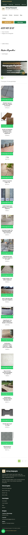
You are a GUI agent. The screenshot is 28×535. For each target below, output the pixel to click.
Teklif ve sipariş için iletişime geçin (9, 530)
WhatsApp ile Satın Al (7, 99)
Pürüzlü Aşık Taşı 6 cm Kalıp (7, 424)
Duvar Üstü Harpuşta (6, 488)
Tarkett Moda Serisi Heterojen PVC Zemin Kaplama (7, 207)
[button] (3, 531)
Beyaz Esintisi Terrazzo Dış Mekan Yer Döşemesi (7, 372)
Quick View (7, 93)
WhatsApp (20, 22)
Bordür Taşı (17, 4)
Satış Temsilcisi (5, 32)
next (25, 461)
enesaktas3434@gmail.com (8, 519)
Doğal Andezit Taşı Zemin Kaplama (7, 279)
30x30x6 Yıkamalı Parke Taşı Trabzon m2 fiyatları (7, 104)
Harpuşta (5, 4)
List (5, 78)
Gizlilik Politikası (5, 43)
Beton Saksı (24, 4)
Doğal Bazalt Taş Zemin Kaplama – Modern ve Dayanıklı (7, 322)
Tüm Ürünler (5, 503)
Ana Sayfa (4, 15)
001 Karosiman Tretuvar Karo (7, 447)
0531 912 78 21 (8, 22)
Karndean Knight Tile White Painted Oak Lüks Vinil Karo (7, 232)
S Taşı (7, 157)
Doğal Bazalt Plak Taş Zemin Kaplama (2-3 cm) (7, 258)
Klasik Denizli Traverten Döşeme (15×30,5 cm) (7, 399)
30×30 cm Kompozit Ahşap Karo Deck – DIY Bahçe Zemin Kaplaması (7, 131)
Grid (2, 78)
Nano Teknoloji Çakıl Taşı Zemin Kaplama (7, 299)
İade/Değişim (5, 54)
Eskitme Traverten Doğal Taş (7, 181)
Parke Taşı (11, 4)
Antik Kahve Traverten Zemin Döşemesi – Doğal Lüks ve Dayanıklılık (7, 345)
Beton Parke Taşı (6, 490)
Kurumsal (16, 15)
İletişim (4, 18)
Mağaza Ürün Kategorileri (7, 33)
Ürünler (10, 15)
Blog (21, 15)
